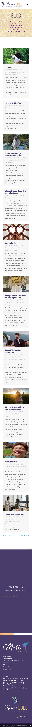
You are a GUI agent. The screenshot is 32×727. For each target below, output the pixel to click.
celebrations (8, 302)
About (5, 663)
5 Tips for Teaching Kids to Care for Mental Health (14, 408)
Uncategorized (19, 72)
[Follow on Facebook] (14, 717)
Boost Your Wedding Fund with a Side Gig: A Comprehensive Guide (15, 683)
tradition (12, 248)
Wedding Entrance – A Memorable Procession (13, 154)
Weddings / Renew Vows (12, 74)
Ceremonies (7, 658)
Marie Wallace (10, 69)
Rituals (13, 72)
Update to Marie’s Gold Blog (13, 680)
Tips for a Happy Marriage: (14, 514)
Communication (9, 357)
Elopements (9, 67)
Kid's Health (18, 414)
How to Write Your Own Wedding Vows (13, 351)
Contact (6, 667)
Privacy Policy (8, 669)
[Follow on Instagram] (17, 717)
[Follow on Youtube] (21, 717)
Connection (18, 357)
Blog (5, 665)
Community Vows (11, 243)
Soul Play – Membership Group (14, 661)
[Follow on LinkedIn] (27, 717)
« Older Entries (7, 535)
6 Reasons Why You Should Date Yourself (15, 688)
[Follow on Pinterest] (24, 717)
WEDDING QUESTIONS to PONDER (15, 678)
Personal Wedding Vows (13, 103)
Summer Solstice (11, 461)
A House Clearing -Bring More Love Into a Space (15, 192)
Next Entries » (25, 535)
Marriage (7, 72)
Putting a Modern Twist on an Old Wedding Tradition (15, 296)
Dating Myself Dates (10, 686)
